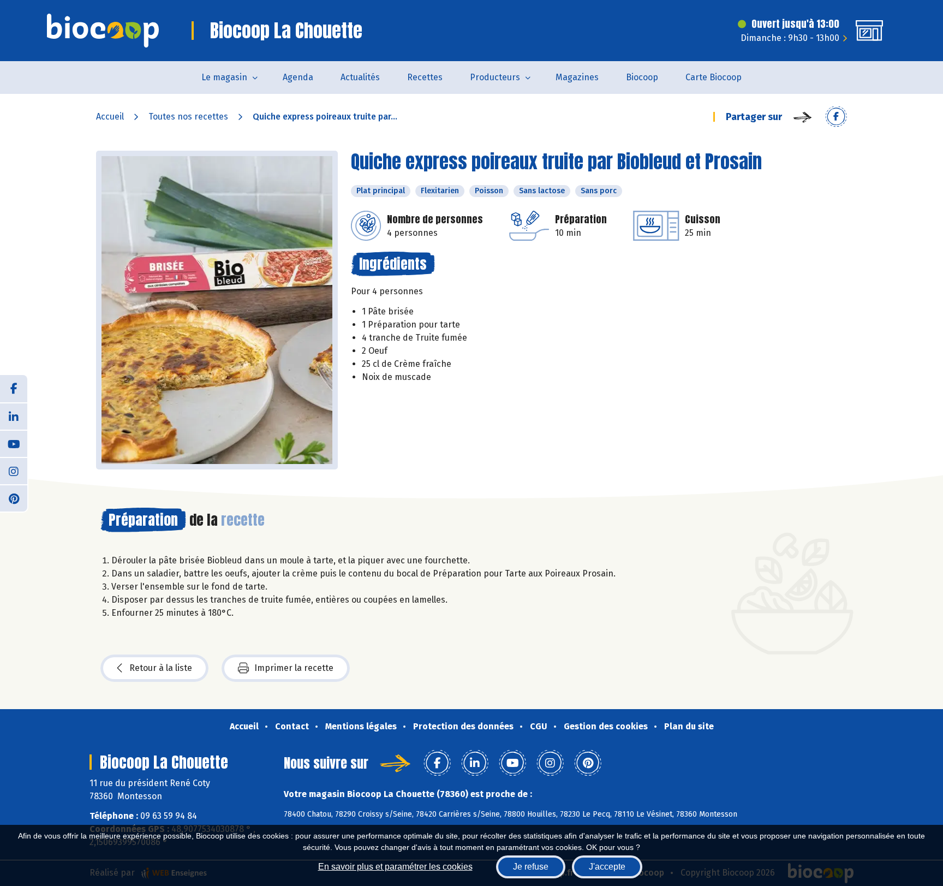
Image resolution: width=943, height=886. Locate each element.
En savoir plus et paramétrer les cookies (395, 866)
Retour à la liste (160, 668)
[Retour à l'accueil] (103, 30)
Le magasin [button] (224, 77)
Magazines (577, 77)
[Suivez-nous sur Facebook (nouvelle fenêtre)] (13, 388)
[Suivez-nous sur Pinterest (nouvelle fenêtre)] (13, 498)
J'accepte (607, 866)
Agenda (298, 77)
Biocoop (642, 77)
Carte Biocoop (713, 77)
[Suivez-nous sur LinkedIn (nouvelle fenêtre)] (13, 416)
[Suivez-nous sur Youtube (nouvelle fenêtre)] (13, 443)
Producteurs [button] (495, 77)
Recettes (425, 77)
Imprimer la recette (293, 668)
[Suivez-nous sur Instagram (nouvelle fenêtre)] (13, 470)
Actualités (360, 77)
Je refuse (530, 866)
